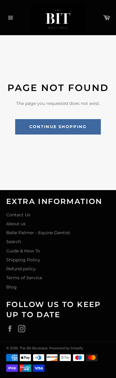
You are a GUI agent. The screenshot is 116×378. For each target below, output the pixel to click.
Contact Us (18, 215)
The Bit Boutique (33, 348)
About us (16, 223)
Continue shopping (58, 126)
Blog (11, 287)
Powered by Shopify (66, 348)
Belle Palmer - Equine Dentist (38, 232)
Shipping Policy (23, 260)
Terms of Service (24, 277)
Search (13, 241)
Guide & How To (23, 251)
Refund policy (21, 269)
